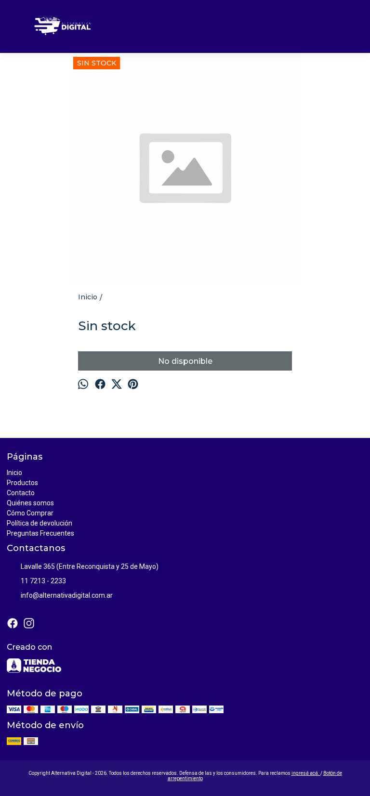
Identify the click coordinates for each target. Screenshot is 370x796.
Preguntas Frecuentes (40, 533)
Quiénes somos (30, 503)
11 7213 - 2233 (43, 581)
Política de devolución (39, 523)
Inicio (14, 472)
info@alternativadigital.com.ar (67, 595)
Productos (22, 483)
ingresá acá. (305, 773)
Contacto (21, 493)
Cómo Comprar (30, 513)
